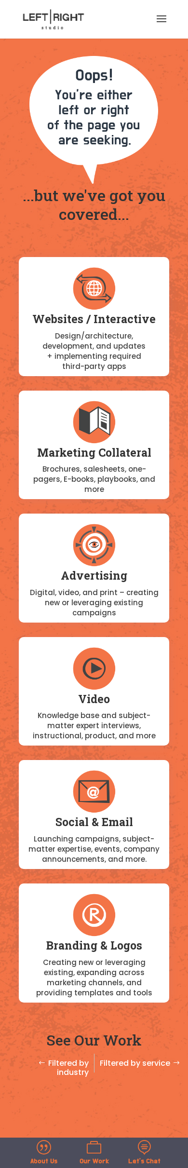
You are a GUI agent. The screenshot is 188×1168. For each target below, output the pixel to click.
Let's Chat (144, 1161)
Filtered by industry (68, 1068)
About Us (43, 1161)
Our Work (94, 1161)
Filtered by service (135, 1063)
